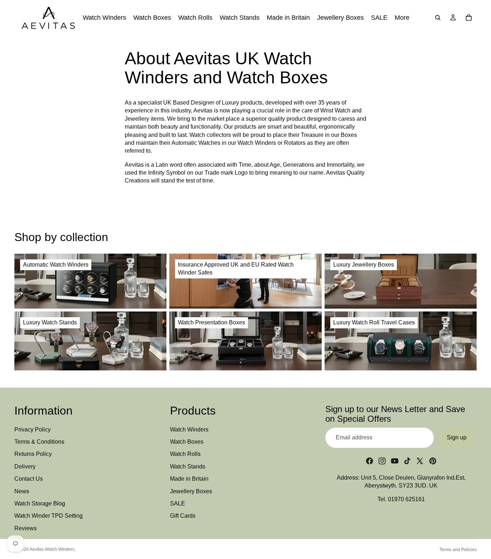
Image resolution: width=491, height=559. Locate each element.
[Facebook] (369, 461)
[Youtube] (394, 461)
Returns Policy (33, 454)
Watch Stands (187, 466)
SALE (177, 503)
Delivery (25, 466)
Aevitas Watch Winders (51, 549)
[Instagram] (382, 461)
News (21, 491)
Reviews (25, 528)
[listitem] (402, 17)
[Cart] (469, 18)
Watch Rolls (185, 454)
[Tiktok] (407, 461)
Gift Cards (183, 516)
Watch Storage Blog (39, 503)
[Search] (438, 18)
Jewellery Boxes (191, 491)
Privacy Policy (32, 429)
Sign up (457, 437)
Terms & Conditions (39, 442)
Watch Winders (189, 429)
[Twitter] (420, 461)
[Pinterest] (432, 461)
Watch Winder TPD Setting (48, 516)
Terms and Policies (458, 549)
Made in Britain (189, 479)
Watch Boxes (186, 442)
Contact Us (28, 479)
